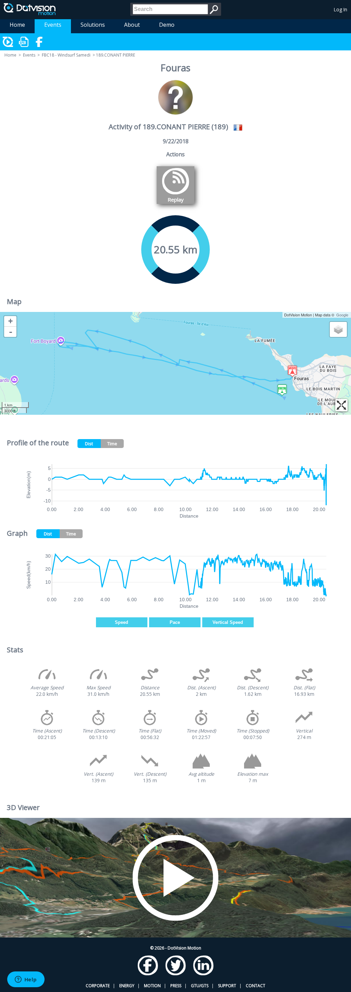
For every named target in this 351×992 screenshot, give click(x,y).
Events (52, 24)
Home (17, 24)
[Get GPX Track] (24, 42)
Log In (340, 9)
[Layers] (338, 329)
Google (342, 314)
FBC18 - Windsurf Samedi (66, 55)
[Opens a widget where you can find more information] (26, 980)
